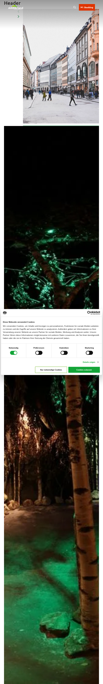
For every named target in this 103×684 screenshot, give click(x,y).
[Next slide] (18, 16)
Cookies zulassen (84, 370)
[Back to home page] (15, 7)
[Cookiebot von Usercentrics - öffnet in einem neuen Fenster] (89, 313)
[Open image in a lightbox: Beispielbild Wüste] (61, 66)
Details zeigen (89, 362)
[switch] (38, 353)
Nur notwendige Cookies (51, 370)
